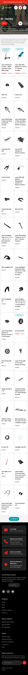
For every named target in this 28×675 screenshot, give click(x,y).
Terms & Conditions (8, 642)
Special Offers (6, 624)
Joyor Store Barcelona (16, 565)
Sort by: (4, 28)
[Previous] (3, 2)
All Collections (6, 627)
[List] (25, 23)
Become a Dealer (7, 610)
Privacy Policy (6, 636)
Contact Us (5, 644)
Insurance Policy (7, 639)
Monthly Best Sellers (8, 622)
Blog (3, 607)
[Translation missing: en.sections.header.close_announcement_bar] (27, 2)
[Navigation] (24, 7)
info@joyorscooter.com (16, 553)
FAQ (3, 647)
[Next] (24, 2)
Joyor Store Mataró (15, 567)
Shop (3, 605)
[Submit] (24, 663)
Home (3, 602)
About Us (5, 612)
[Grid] (20, 23)
